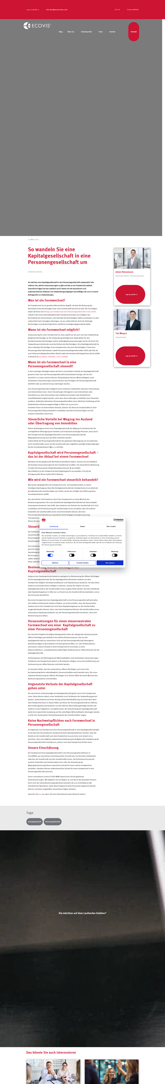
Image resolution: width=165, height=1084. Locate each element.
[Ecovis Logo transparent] (37, 23)
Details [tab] (82, 526)
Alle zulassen (110, 563)
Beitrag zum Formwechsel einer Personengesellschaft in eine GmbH (69, 312)
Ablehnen (55, 563)
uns (40, 794)
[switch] (71, 555)
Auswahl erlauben (82, 563)
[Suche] (122, 32)
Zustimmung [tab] (54, 526)
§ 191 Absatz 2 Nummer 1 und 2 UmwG (52, 357)
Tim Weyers (121, 333)
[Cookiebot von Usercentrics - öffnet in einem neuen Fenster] (115, 520)
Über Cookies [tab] (111, 526)
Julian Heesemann (124, 271)
